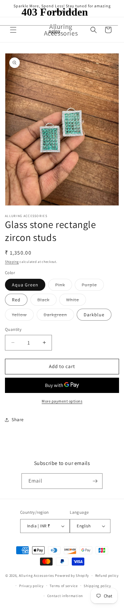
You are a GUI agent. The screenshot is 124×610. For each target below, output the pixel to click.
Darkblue (94, 315)
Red (16, 300)
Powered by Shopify (72, 575)
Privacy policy (31, 585)
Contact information (65, 595)
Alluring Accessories (36, 575)
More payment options (62, 401)
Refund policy (107, 575)
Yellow (23, 316)
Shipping (12, 262)
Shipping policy (97, 585)
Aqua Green (25, 285)
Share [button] (18, 419)
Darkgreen (59, 316)
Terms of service (63, 585)
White (76, 301)
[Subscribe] (95, 481)
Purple (93, 286)
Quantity (13, 329)
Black (47, 301)
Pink (63, 286)
